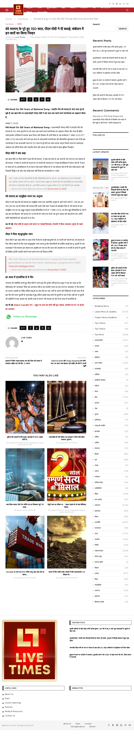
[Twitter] (113, 4)
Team (78, 724)
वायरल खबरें (111, 562)
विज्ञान (111, 568)
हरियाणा (111, 596)
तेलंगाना (111, 448)
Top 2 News (111, 323)
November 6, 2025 (57, 189)
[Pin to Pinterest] (42, 99)
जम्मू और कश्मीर (111, 425)
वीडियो (29, 12)
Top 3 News (111, 329)
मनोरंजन (84, 7)
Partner (92, 726)
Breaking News (111, 306)
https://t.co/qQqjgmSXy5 (21, 266)
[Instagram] (117, 4)
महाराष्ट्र (111, 511)
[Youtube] (124, 4)
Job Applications (78, 726)
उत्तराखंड (111, 368)
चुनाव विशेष (51, 7)
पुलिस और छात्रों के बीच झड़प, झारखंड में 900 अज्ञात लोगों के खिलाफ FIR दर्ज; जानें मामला (119, 272)
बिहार (111, 494)
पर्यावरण (111, 476)
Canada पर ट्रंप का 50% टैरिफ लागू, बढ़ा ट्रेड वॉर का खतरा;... (25, 573)
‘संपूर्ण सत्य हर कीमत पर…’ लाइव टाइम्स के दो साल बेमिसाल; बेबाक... (66, 505)
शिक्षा (111, 579)
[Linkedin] (120, 4)
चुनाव (111, 414)
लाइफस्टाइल (111, 550)
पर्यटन (111, 471)
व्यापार (73, 7)
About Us (67, 724)
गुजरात (111, 403)
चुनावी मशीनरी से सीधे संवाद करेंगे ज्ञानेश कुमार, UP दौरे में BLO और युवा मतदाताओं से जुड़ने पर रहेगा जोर (119, 165)
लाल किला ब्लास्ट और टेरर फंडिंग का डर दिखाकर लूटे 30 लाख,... (25, 505)
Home (8, 19)
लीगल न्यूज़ (111, 556)
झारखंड (111, 431)
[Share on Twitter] (36, 99)
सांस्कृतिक (111, 585)
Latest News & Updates (111, 312)
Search (96, 24)
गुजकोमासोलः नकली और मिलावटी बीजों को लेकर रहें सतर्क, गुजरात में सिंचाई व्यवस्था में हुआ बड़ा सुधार (119, 191)
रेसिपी (111, 545)
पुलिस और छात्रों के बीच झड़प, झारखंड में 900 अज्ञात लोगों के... (25, 438)
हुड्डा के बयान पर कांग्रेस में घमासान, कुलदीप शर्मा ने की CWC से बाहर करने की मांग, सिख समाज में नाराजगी (110, 84)
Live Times (20, 37)
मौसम (111, 516)
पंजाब (111, 465)
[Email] (127, 4)
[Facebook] (110, 4)
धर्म (94, 7)
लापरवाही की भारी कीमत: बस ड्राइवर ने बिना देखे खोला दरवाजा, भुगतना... (67, 438)
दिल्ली (111, 454)
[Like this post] (24, 99)
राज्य (40, 7)
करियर (111, 386)
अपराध (111, 346)
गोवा (111, 408)
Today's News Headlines (111, 317)
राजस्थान (111, 528)
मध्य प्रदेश (111, 499)
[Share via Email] (48, 99)
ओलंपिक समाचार (111, 380)
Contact (88, 724)
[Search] (127, 10)
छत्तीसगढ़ (111, 420)
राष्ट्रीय (29, 7)
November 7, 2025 (57, 270)
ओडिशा (111, 374)
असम (111, 351)
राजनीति (111, 522)
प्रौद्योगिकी (111, 488)
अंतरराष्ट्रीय (42, 12)
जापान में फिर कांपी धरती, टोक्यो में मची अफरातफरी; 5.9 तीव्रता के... (67, 573)
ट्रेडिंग (111, 442)
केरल (111, 391)
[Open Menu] (6, 10)
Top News (23, 19)
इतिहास (111, 357)
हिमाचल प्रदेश (111, 602)
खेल (63, 7)
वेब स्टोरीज (105, 7)
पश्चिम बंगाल (111, 482)
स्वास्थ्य (111, 590)
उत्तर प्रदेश (111, 363)
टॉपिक (111, 437)
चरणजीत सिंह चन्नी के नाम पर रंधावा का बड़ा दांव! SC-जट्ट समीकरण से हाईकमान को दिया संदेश (119, 218)
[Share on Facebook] (29, 99)
